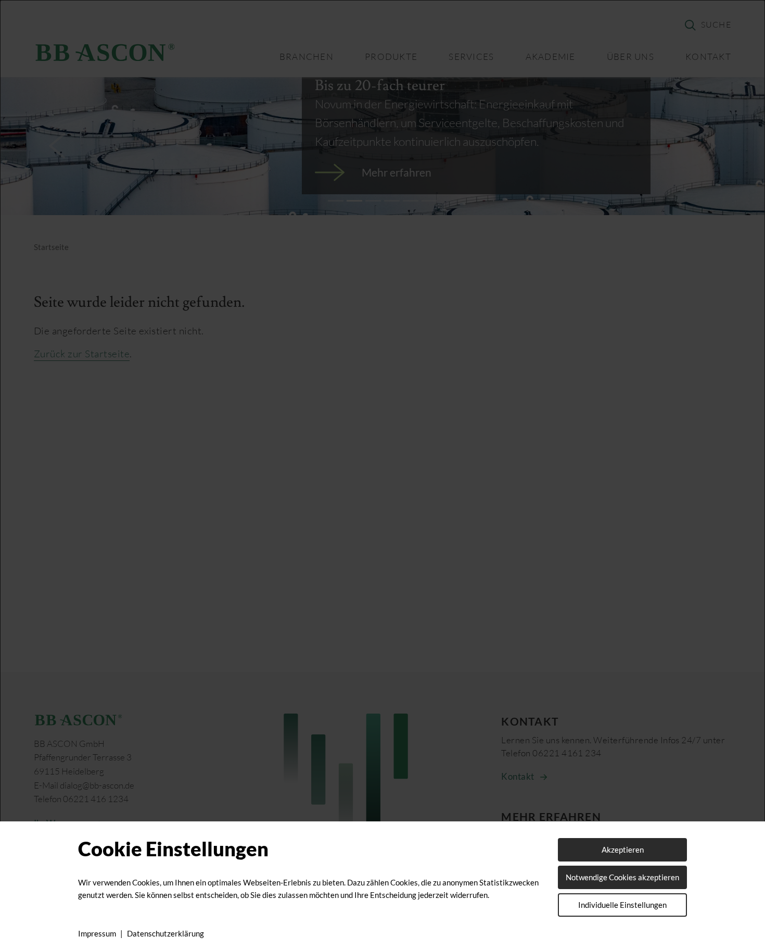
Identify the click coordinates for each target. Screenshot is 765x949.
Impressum (97, 933)
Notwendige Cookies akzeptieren (622, 877)
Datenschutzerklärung (165, 933)
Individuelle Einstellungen (622, 904)
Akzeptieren (623, 849)
